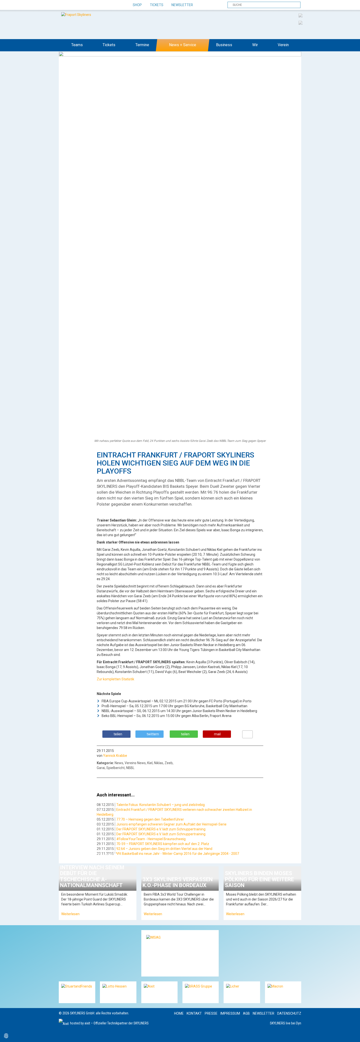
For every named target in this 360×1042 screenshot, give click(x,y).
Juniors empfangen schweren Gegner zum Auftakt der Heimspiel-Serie (171, 824)
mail (217, 734)
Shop (137, 5)
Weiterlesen (70, 914)
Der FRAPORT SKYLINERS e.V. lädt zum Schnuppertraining (160, 829)
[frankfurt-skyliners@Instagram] (80, 5)
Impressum (230, 1013)
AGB (246, 1013)
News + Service (182, 45)
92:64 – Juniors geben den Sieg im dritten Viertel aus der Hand (164, 849)
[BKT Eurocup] (300, 22)
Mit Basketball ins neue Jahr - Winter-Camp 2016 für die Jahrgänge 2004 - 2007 (177, 854)
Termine (142, 45)
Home (179, 1013)
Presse (211, 1013)
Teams (77, 45)
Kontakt (194, 1013)
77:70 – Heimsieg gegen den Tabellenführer (150, 819)
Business (224, 45)
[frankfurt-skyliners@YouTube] (88, 5)
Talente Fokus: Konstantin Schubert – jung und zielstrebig (160, 805)
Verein (283, 45)
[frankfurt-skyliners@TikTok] (71, 5)
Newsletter (182, 5)
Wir (255, 45)
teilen (118, 734)
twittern (153, 734)
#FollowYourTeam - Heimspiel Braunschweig (151, 839)
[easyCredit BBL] (300, 15)
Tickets (156, 5)
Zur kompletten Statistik (115, 679)
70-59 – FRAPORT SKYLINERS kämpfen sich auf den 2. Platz (162, 844)
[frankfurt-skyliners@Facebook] (63, 5)
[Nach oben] (352, 1034)
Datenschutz (289, 1013)
